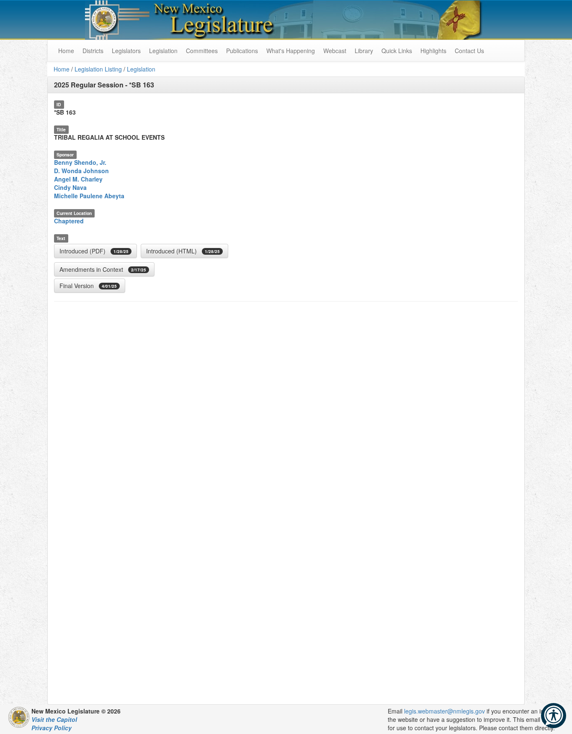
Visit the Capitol (54, 719)
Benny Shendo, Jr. (80, 162)
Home (62, 69)
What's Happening (290, 50)
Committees (202, 50)
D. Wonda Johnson (81, 170)
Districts (92, 50)
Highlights (433, 50)
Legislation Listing (98, 69)
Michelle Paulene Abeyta (89, 196)
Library (364, 50)
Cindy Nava (70, 187)
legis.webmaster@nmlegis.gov (444, 711)
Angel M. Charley (78, 179)
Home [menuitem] (66, 50)
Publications (242, 50)
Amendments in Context (102, 269)
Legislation (163, 50)
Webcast (334, 50)
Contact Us (469, 50)
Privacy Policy (51, 728)
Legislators (126, 50)
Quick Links (396, 50)
